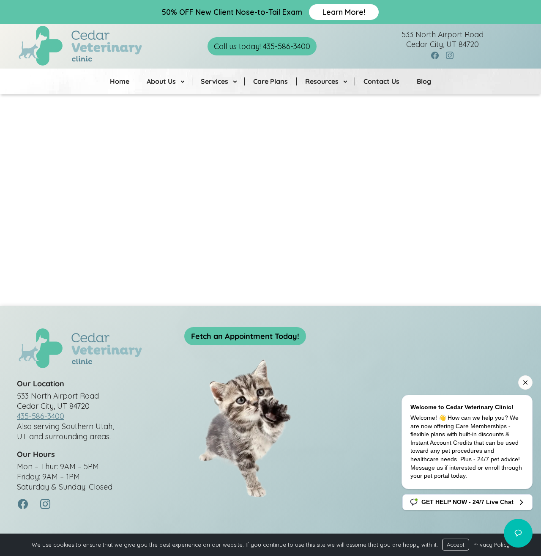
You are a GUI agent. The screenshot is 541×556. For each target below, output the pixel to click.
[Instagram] (450, 56)
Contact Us (381, 81)
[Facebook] (435, 56)
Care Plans (270, 81)
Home (119, 81)
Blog (424, 81)
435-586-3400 (40, 416)
